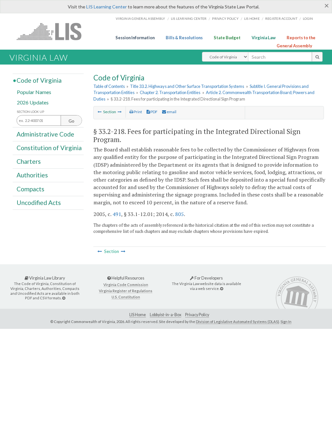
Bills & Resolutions (184, 37)
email (171, 111)
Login (308, 18)
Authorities (32, 175)
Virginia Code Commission (125, 284)
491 (117, 214)
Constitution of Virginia (49, 147)
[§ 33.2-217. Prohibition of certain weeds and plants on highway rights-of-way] (99, 111)
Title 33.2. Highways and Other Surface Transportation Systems (187, 86)
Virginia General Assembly (140, 18)
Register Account (281, 18)
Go (71, 121)
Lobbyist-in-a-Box (165, 314)
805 (179, 214)
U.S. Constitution (126, 297)
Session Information (135, 37)
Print (137, 111)
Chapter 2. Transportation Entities (170, 92)
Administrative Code (45, 134)
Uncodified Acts (39, 202)
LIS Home (137, 314)
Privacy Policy (225, 18)
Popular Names (34, 92)
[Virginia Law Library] (63, 298)
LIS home (252, 18)
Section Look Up (30, 112)
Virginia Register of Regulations (125, 291)
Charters (29, 161)
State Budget (227, 37)
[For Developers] (221, 288)
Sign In (285, 321)
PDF (154, 111)
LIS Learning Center (106, 6)
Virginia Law (264, 37)
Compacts (30, 188)
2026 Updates (33, 102)
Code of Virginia (39, 80)
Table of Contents (109, 86)
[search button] (317, 57)
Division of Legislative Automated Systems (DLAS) (237, 321)
